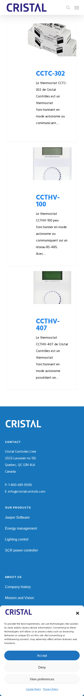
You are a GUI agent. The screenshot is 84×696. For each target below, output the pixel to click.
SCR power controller (21, 550)
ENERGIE (21, 30)
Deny (42, 667)
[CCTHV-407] (42, 330)
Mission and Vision (19, 598)
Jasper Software (17, 517)
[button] (77, 613)
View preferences (42, 679)
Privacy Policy (50, 689)
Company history (18, 587)
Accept (42, 655)
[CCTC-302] (42, 82)
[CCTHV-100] (42, 206)
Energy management (21, 528)
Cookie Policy (33, 689)
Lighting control (16, 539)
